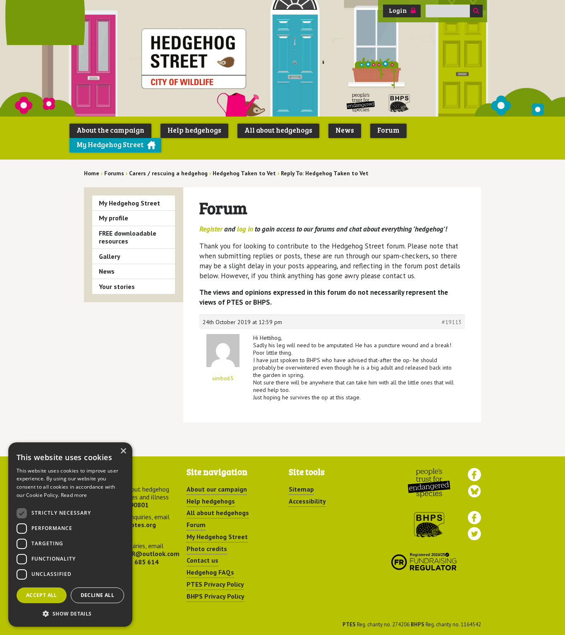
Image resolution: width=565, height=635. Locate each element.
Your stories (117, 286)
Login (398, 10)
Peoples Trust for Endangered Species (360, 102)
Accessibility (307, 501)
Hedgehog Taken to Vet (244, 173)
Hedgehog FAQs (210, 572)
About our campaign (217, 489)
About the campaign (110, 130)
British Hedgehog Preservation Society (399, 102)
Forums (114, 173)
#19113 (452, 322)
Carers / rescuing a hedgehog (168, 173)
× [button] (123, 451)
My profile (113, 218)
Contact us (202, 560)
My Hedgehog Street (110, 144)
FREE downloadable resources (127, 237)
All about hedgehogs (278, 130)
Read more (74, 495)
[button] (70, 613)
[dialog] (70, 534)
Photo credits (207, 548)
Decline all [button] (97, 595)
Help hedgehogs (194, 130)
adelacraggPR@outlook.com (137, 553)
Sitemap (301, 489)
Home (91, 173)
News (344, 130)
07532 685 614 (136, 562)
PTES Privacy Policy (215, 584)
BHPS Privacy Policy (215, 596)
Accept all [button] (41, 595)
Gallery (109, 256)
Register (211, 229)
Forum (388, 130)
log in (245, 229)
